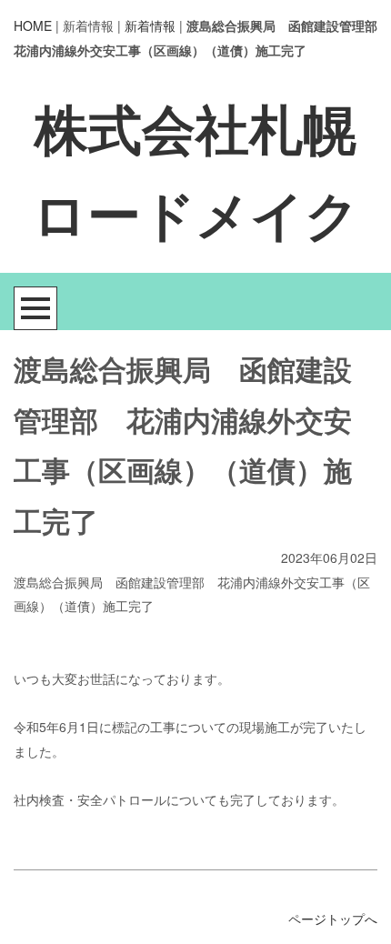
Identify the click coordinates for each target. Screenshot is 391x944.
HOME (33, 25)
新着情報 (150, 25)
